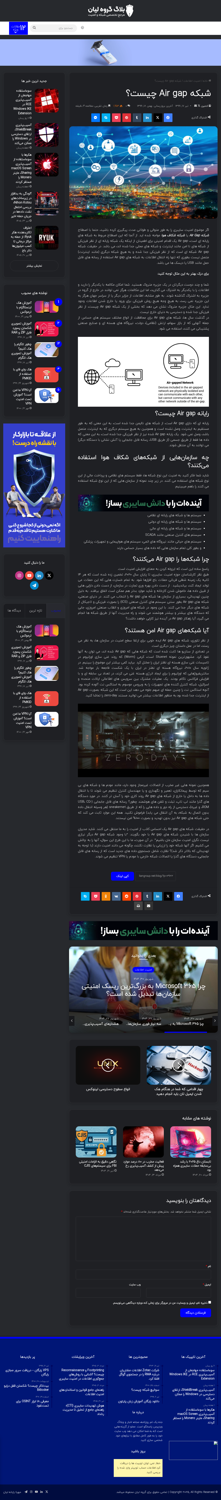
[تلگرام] (34, 585)
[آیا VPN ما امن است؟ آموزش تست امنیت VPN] (46, 395)
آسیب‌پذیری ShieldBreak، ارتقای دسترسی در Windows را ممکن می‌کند (21, 134)
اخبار (90, 28)
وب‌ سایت (135, 1285)
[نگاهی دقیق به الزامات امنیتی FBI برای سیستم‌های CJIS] (96, 1142)
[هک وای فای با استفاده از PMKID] (46, 374)
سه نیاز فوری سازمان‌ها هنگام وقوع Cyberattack (143, 990)
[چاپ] (138, 906)
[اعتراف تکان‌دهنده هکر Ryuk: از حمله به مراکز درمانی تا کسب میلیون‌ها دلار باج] (46, 238)
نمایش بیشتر (34, 266)
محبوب (56, 610)
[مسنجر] (95, 117)
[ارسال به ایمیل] (195, 106)
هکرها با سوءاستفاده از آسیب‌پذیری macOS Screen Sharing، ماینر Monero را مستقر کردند (21, 168)
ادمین (204, 106)
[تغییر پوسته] (82, 28)
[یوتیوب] (29, 575)
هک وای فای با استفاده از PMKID (22, 374)
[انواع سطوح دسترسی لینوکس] (108, 1065)
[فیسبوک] (168, 117)
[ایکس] (157, 117)
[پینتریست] (126, 117)
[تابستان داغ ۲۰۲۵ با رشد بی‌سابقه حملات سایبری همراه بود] (190, 1142)
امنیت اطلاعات (191, 81)
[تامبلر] (137, 117)
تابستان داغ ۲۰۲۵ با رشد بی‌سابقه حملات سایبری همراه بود (192, 1166)
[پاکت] (116, 117)
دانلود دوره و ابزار (152, 28)
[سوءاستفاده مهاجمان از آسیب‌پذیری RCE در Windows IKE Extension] (46, 100)
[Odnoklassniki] (106, 896)
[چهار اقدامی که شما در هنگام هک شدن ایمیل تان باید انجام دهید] (179, 1065)
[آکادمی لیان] (110, 52)
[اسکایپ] (106, 117)
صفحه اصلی (205, 28)
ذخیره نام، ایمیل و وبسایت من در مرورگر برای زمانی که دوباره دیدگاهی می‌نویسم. (160, 1303)
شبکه (103, 28)
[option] (143, 990)
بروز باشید (138, 1451)
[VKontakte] (116, 896)
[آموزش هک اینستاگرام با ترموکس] (46, 307)
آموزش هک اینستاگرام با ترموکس (24, 307)
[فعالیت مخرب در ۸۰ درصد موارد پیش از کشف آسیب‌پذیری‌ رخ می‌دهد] (143, 1142)
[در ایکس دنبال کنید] (198, 106)
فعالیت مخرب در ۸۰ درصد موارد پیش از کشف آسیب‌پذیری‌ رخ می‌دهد (143, 1166)
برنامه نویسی (124, 28)
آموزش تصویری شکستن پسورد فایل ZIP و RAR (21, 328)
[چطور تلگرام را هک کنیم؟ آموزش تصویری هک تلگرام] (46, 349)
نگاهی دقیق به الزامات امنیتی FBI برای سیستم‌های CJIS (98, 1164)
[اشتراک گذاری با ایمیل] (148, 906)
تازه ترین (35, 610)
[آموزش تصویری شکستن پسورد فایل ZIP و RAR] (46, 329)
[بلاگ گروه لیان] (110, 10)
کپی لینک (122, 876)
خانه (205, 81)
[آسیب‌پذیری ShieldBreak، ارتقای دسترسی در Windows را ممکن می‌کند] (46, 135)
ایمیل (207, 1285)
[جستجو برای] (34, 28)
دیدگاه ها (14, 610)
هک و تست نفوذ (182, 28)
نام (208, 1266)
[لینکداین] (147, 117)
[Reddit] (126, 896)
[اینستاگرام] (19, 575)
